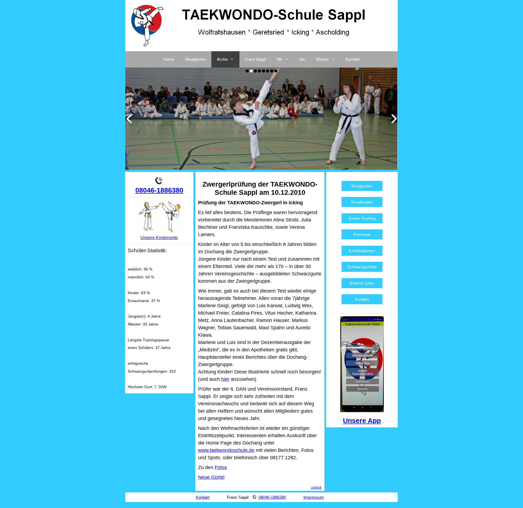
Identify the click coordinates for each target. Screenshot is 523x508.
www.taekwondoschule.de (226, 450)
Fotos (221, 467)
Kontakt (353, 59)
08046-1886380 (159, 190)
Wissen (322, 59)
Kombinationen (362, 250)
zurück (316, 487)
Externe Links (362, 283)
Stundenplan (362, 202)
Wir (279, 59)
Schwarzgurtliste (362, 266)
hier (225, 379)
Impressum (313, 497)
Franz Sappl (255, 59)
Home (168, 59)
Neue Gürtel (211, 477)
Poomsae (361, 234)
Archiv (222, 59)
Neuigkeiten (195, 59)
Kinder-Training (362, 218)
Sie (302, 59)
